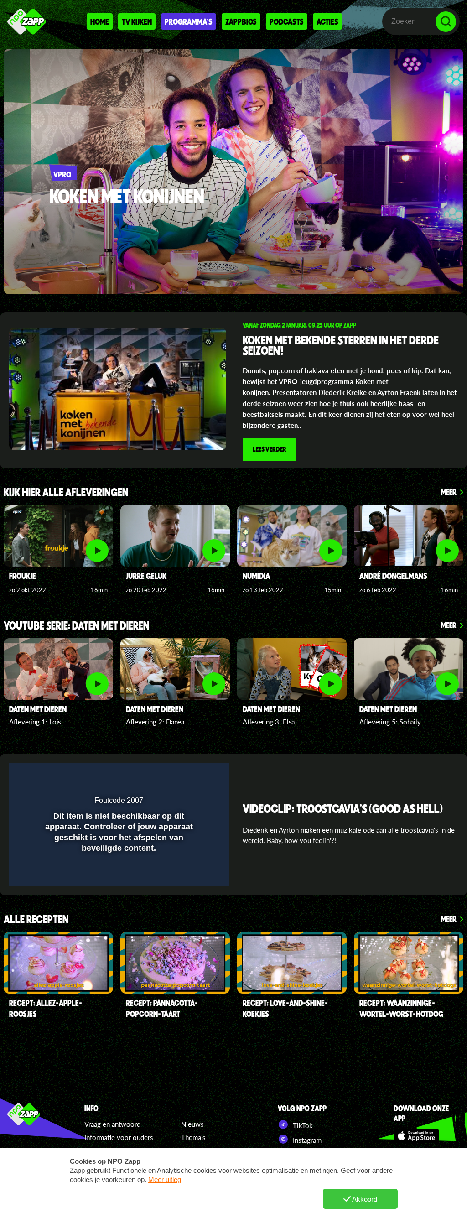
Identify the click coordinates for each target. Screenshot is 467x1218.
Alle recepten (36, 920)
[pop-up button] (179, 775)
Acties (327, 21)
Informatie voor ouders (118, 1137)
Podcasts (287, 21)
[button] (197, 775)
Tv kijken (137, 21)
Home (99, 21)
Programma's (189, 21)
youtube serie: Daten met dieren (77, 626)
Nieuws (192, 1124)
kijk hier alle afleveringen (66, 493)
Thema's (193, 1137)
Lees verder (269, 448)
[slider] (117, 875)
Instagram (306, 1140)
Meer (449, 492)
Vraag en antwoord (112, 1124)
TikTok (302, 1125)
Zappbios (241, 21)
